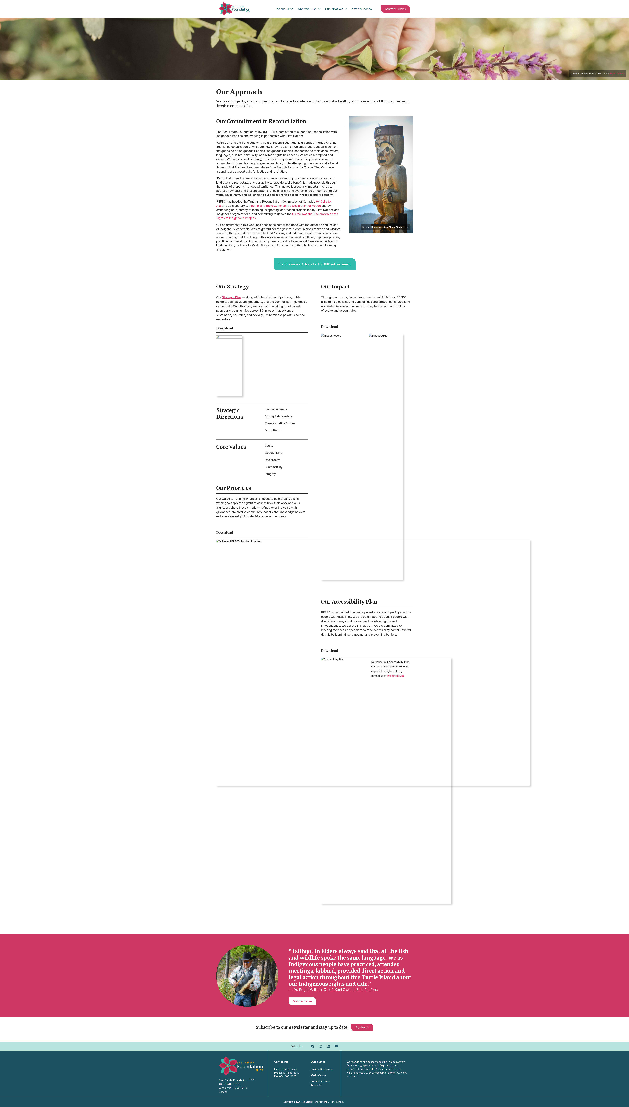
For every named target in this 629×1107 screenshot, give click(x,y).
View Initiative (302, 1001)
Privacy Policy (337, 1102)
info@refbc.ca (395, 675)
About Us (283, 8)
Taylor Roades (617, 73)
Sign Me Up (362, 1027)
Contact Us (281, 1061)
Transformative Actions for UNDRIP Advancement (314, 264)
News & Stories (362, 8)
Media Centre (318, 1075)
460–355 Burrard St (229, 1084)
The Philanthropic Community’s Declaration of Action (285, 205)
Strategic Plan (231, 297)
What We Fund (307, 8)
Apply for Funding (395, 8)
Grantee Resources (322, 1069)
